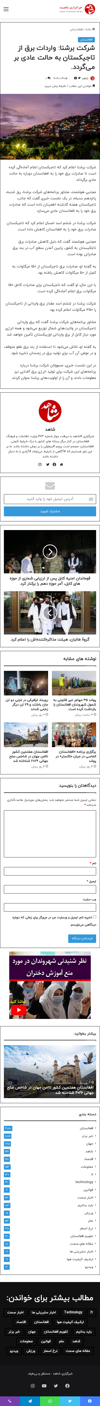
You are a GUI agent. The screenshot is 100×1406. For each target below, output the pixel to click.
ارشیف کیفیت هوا (80, 1259)
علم (90, 1220)
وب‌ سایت (89, 899)
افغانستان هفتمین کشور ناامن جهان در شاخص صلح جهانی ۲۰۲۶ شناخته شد (28, 756)
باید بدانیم (85, 1205)
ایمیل (91, 881)
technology (84, 1182)
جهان (89, 1143)
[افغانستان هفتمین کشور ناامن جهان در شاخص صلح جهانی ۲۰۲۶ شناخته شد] (26, 734)
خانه (88, 29)
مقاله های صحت (81, 1244)
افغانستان (76, 29)
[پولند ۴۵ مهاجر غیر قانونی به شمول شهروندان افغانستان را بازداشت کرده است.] (74, 683)
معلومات (87, 1167)
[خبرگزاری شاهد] (77, 9)
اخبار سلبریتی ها (81, 1251)
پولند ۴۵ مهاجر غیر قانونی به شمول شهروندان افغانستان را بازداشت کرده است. (74, 705)
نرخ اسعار (86, 1228)
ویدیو (89, 1267)
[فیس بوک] (53, 464)
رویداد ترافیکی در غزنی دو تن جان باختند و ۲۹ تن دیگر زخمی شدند (27, 705)
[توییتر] (47, 464)
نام (93, 863)
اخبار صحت (85, 1197)
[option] (50, 1071)
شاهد (85, 78)
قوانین (88, 1189)
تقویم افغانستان (81, 1236)
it (92, 1174)
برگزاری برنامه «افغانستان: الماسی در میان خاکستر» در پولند (76, 756)
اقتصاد (88, 1159)
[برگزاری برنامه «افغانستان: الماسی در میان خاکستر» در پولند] (74, 734)
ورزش (88, 1213)
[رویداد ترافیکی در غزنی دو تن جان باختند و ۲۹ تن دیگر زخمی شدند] (26, 683)
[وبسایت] (60, 464)
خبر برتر (87, 1136)
